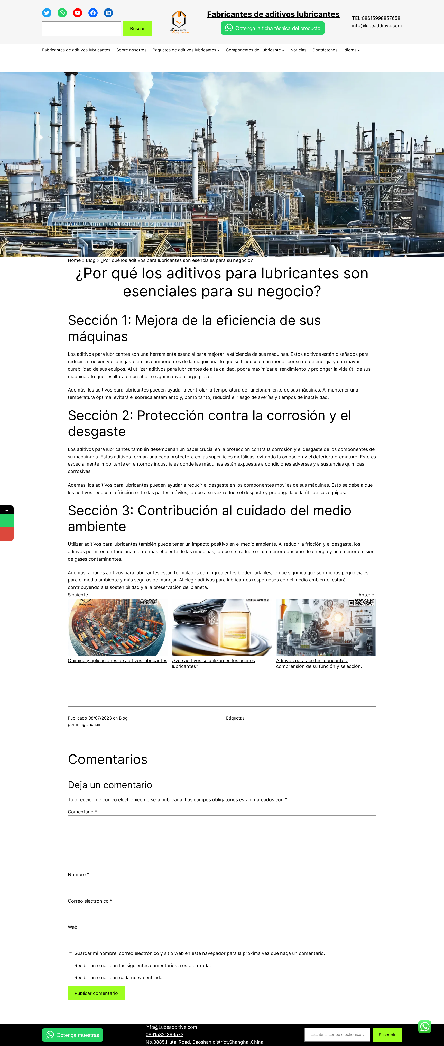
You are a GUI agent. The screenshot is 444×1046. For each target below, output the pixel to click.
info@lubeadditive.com (377, 25)
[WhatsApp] (7, 520)
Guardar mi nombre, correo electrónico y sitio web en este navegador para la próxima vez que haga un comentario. (199, 953)
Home (74, 260)
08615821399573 (164, 1034)
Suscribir (387, 1034)
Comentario (82, 811)
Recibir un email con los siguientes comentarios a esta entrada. (142, 965)
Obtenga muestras (78, 1035)
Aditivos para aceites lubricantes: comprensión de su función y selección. (319, 663)
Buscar (137, 28)
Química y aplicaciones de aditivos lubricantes (117, 660)
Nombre (78, 874)
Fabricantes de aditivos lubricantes (273, 14)
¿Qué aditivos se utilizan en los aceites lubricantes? (213, 663)
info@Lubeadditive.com (171, 1027)
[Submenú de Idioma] (359, 50)
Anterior (367, 594)
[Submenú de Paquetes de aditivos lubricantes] (218, 50)
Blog (91, 260)
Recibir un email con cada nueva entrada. (119, 977)
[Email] (7, 534)
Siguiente (78, 594)
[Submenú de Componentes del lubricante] (283, 50)
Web (72, 927)
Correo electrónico (90, 901)
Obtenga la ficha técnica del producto (277, 28)
